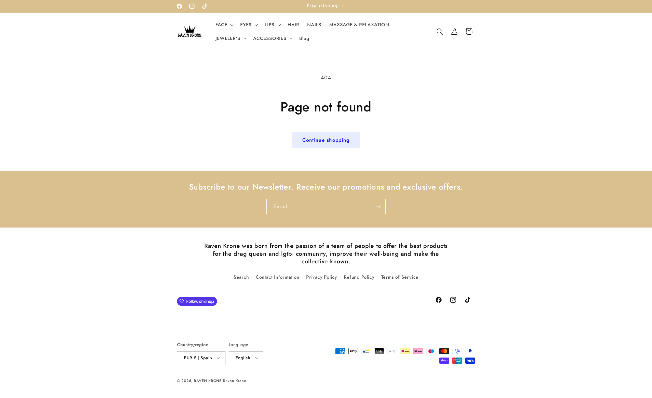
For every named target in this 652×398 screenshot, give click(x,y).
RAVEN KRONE (208, 380)
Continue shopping (325, 140)
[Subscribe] (378, 207)
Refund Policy (359, 277)
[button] (224, 25)
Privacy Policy (321, 277)
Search (241, 277)
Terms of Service (399, 277)
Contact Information (278, 277)
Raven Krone (234, 380)
